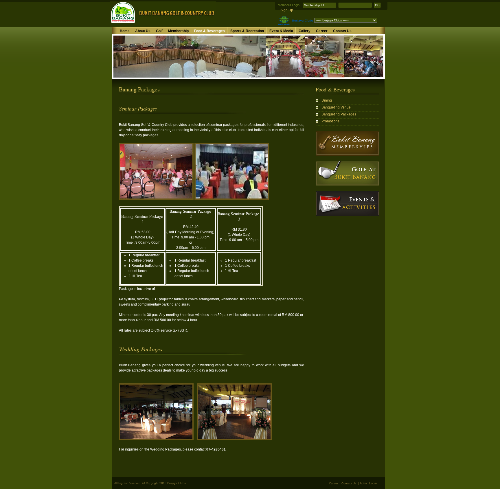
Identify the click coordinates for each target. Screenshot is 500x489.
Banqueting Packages (338, 114)
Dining (326, 100)
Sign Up (286, 10)
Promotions (330, 121)
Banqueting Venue (336, 107)
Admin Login (368, 483)
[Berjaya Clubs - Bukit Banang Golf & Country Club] (163, 23)
